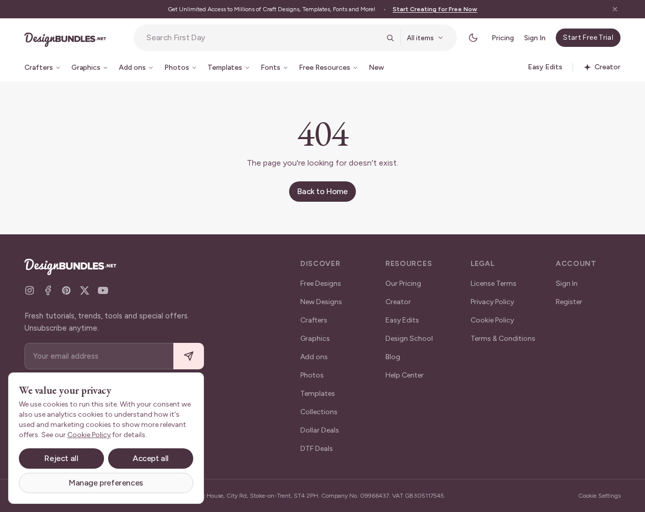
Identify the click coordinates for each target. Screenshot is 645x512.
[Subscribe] (188, 356)
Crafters (313, 320)
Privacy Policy (492, 302)
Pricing (503, 38)
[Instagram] (29, 290)
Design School (409, 338)
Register (569, 302)
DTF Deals (316, 448)
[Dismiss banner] (615, 9)
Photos (312, 375)
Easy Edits (402, 320)
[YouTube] (103, 290)
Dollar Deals (319, 430)
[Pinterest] (66, 290)
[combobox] (263, 38)
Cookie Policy (492, 320)
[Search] (390, 38)
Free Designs (320, 283)
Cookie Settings (599, 495)
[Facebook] (48, 290)
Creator (398, 302)
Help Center (404, 375)
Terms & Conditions (503, 338)
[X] (85, 290)
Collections (319, 412)
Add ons (314, 357)
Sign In (535, 38)
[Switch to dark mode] (473, 38)
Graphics (315, 338)
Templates (317, 393)
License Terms (494, 283)
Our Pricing (403, 283)
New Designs (321, 302)
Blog (392, 357)
